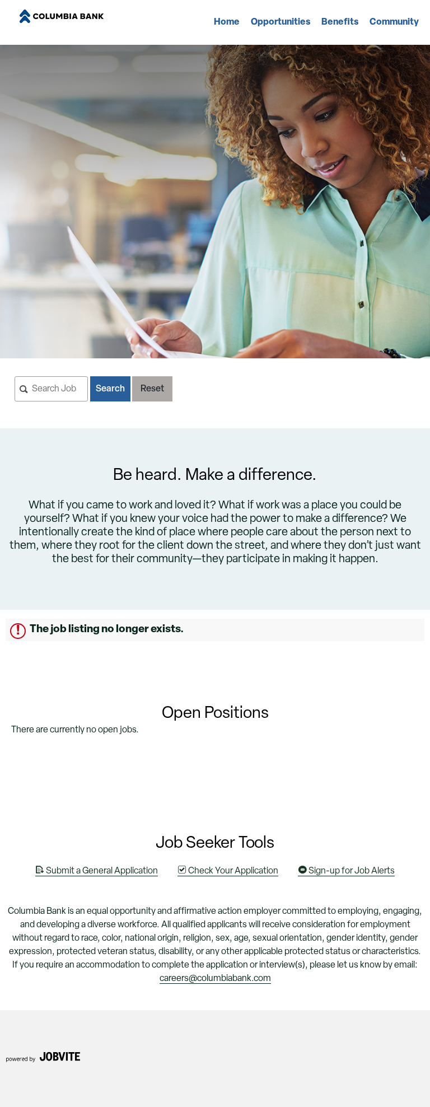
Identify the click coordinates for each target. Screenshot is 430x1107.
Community (394, 22)
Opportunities (280, 22)
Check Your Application (232, 871)
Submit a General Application (101, 871)
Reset (152, 389)
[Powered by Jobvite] (43, 1061)
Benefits (339, 22)
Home (227, 22)
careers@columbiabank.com (215, 978)
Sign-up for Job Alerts (351, 871)
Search (110, 389)
